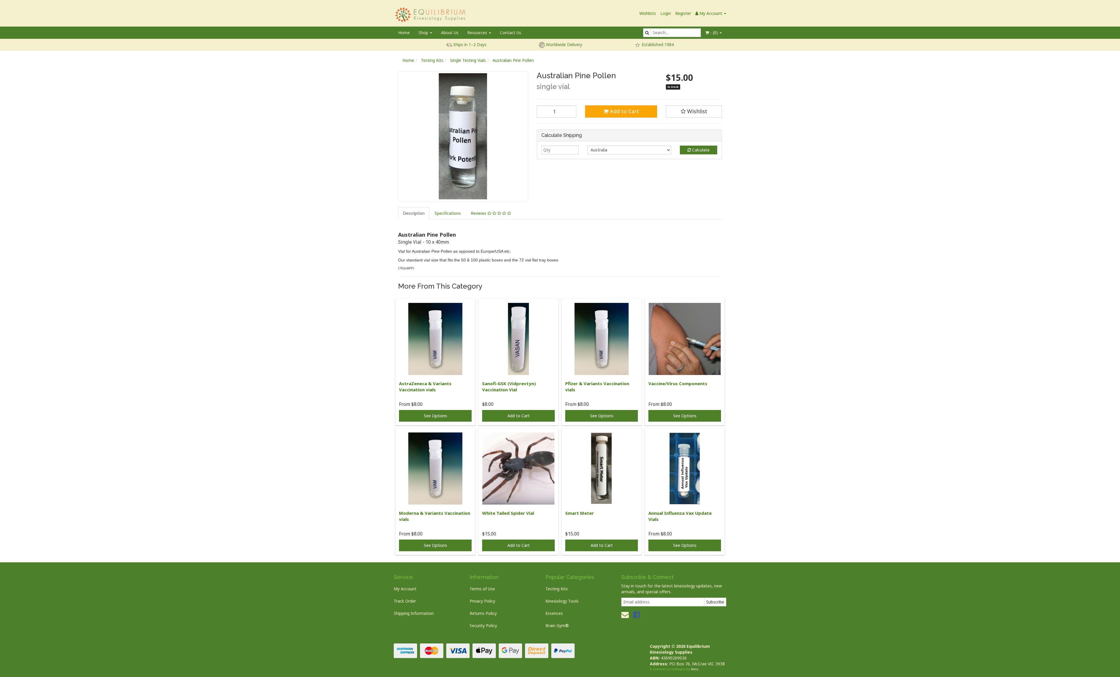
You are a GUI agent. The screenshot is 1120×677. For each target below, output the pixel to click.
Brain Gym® (557, 625)
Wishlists (647, 13)
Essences (554, 613)
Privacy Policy (482, 601)
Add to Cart (623, 111)
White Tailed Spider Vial (508, 513)
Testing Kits (432, 60)
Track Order (405, 601)
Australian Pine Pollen (513, 60)
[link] (636, 614)
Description (414, 213)
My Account (405, 588)
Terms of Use (482, 588)
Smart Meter (579, 513)
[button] (694, 111)
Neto (695, 669)
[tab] (414, 213)
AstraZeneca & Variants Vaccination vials (425, 386)
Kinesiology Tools (562, 601)
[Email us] (625, 614)
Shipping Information (414, 613)
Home (404, 32)
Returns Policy (483, 613)
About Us (450, 32)
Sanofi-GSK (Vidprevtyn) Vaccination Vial (509, 386)
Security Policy (483, 625)
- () (714, 32)
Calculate (700, 150)
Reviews (479, 213)
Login (665, 13)
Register (683, 13)
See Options (435, 415)
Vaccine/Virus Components (677, 383)
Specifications (448, 213)
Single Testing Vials (468, 60)
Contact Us (510, 32)
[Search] (647, 32)
